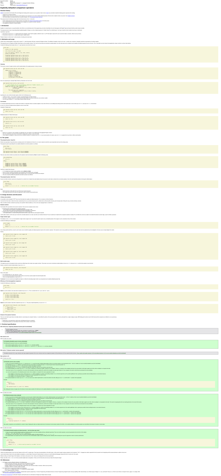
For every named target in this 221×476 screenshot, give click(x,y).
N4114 (47, 12)
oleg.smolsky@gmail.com (22, 5)
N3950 (1, 12)
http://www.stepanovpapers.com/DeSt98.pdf (12, 472)
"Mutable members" (71, 15)
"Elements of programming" (7, 474)
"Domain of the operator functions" (35, 20)
